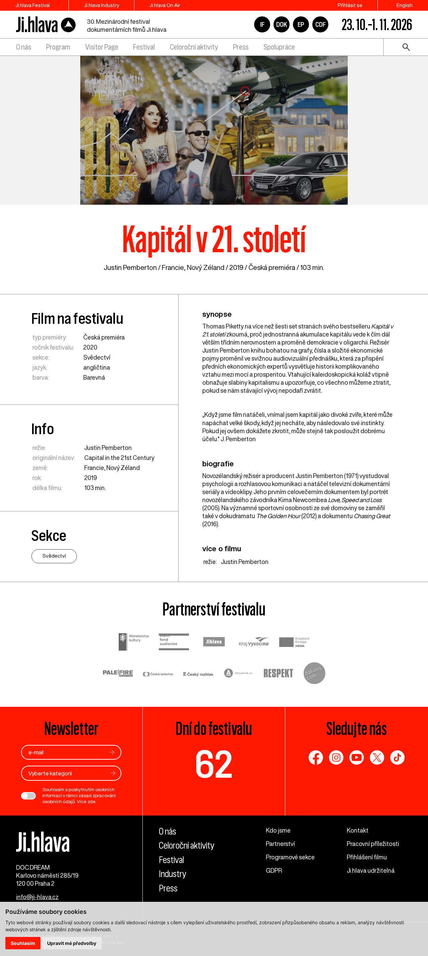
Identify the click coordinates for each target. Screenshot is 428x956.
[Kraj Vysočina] (254, 643)
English (405, 5)
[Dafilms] (314, 674)
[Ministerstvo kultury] (134, 642)
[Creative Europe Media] (294, 643)
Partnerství (280, 844)
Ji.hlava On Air (164, 5)
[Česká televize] (158, 674)
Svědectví (96, 357)
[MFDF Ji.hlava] (46, 24)
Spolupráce (279, 47)
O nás (23, 47)
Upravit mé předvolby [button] (71, 943)
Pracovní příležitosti (373, 844)
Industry (172, 873)
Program (58, 47)
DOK (281, 24)
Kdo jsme (278, 830)
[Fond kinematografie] (174, 643)
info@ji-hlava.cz (37, 897)
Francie (173, 267)
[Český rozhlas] (198, 674)
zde (92, 801)
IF (262, 24)
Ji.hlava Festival (32, 5)
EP (301, 24)
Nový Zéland (205, 267)
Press (240, 47)
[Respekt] (278, 674)
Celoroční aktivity (194, 47)
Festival (144, 47)
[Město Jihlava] (214, 642)
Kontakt (357, 830)
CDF (320, 24)
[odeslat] (112, 752)
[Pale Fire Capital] (118, 674)
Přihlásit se (350, 5)
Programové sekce (290, 857)
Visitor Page (101, 47)
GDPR (274, 870)
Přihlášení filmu (367, 857)
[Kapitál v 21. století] (214, 129)
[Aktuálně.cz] (238, 674)
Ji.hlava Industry (101, 5)
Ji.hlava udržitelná (371, 870)
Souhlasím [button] (23, 943)
